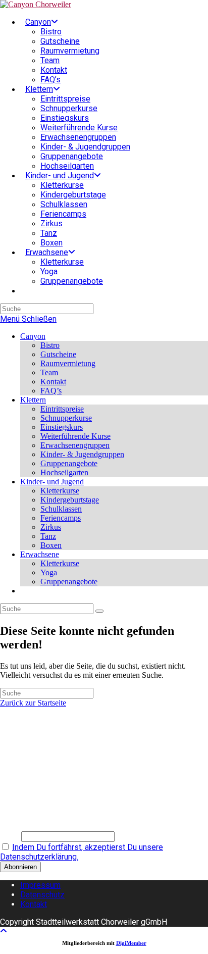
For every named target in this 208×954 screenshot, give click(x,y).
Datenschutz (42, 894)
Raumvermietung (67, 363)
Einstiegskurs (61, 427)
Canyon (32, 336)
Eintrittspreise (62, 409)
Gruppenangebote (68, 463)
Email (9, 836)
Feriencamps (60, 518)
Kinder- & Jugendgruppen (82, 454)
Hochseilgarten (64, 472)
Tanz (48, 536)
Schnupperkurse (66, 418)
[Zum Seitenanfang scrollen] (3, 931)
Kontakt (53, 381)
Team (49, 372)
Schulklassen (61, 509)
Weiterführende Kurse (75, 436)
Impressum (40, 885)
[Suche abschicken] (99, 611)
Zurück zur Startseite (33, 702)
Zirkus (50, 527)
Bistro (50, 345)
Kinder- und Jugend (52, 481)
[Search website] (25, 290)
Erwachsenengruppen (75, 445)
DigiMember (131, 943)
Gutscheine (58, 354)
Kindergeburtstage (69, 499)
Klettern (33, 399)
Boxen (51, 545)
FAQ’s (51, 390)
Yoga (48, 572)
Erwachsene (39, 554)
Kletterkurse (59, 490)
